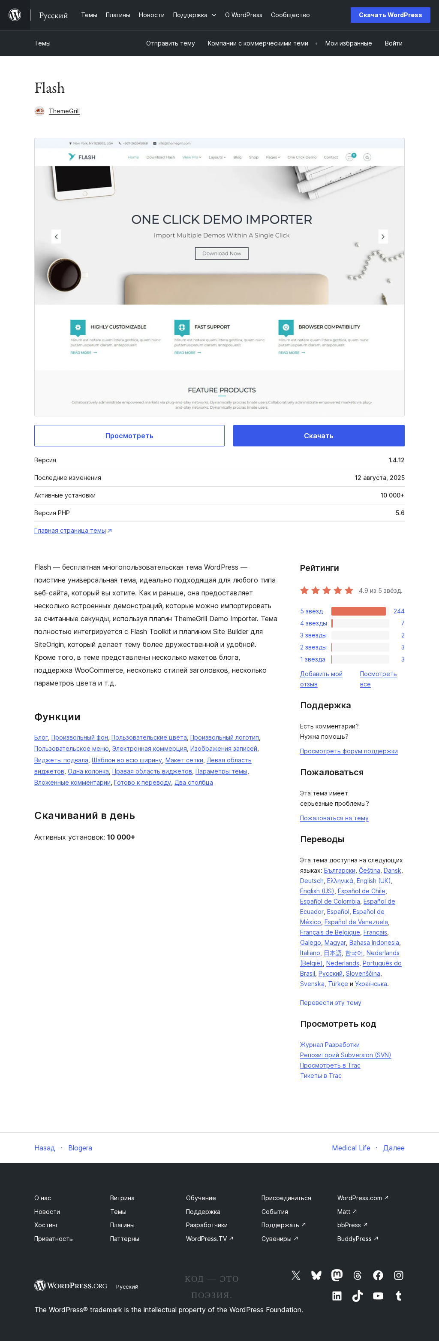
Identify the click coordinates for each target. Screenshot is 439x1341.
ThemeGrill (64, 111)
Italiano (310, 952)
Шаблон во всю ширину (127, 760)
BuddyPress (358, 1238)
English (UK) (374, 880)
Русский (331, 973)
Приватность (53, 1238)
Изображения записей (223, 748)
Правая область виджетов (152, 771)
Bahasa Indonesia (374, 942)
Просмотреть (129, 435)
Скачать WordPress (390, 14)
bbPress (352, 1225)
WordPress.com (363, 1197)
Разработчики (207, 1225)
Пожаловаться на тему (334, 818)
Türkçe (338, 983)
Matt (347, 1211)
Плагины (122, 1225)
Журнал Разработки (330, 1044)
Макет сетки (184, 760)
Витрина (122, 1197)
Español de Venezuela (356, 921)
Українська (371, 983)
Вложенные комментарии (72, 782)
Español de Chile (361, 891)
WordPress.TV (210, 1238)
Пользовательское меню (71, 748)
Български (339, 870)
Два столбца (193, 782)
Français (375, 932)
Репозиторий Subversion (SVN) (345, 1055)
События (275, 1211)
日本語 (333, 952)
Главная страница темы (70, 530)
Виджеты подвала (61, 760)
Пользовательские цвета (149, 737)
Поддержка (203, 1211)
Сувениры (280, 1238)
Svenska (312, 983)
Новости (47, 1211)
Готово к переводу (142, 782)
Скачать (319, 435)
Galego (310, 942)
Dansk (392, 870)
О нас (42, 1197)
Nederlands (342, 963)
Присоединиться (286, 1197)
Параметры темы (221, 771)
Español (338, 911)
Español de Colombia (330, 901)
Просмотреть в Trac (330, 1065)
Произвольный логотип (224, 737)
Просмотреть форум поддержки (349, 751)
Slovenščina (363, 973)
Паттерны (124, 1238)
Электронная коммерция (149, 748)
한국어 (354, 952)
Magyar (335, 942)
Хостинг (46, 1225)
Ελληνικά (340, 880)
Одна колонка (88, 771)
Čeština (369, 870)
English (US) (317, 891)
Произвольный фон (79, 737)
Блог (41, 737)
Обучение (201, 1197)
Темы (42, 43)
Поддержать (284, 1225)
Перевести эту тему (330, 1002)
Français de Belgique (330, 932)
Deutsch (312, 880)
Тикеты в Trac (321, 1075)
